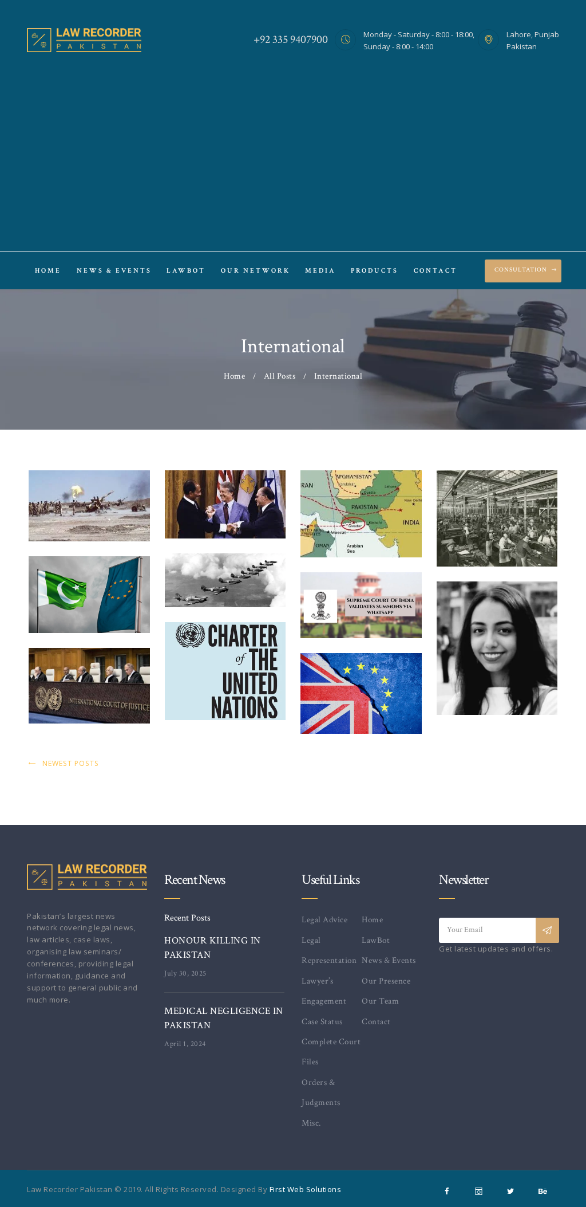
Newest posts (70, 763)
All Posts (280, 376)
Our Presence (386, 981)
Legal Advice (324, 919)
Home (234, 376)
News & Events (389, 960)
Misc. (311, 1123)
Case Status (322, 1021)
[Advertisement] (293, 150)
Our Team (380, 1001)
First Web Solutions (306, 1189)
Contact (376, 1021)
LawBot (376, 940)
